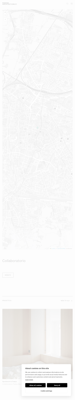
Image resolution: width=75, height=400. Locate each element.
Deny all (57, 385)
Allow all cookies (35, 385)
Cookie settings (46, 391)
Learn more (29, 380)
